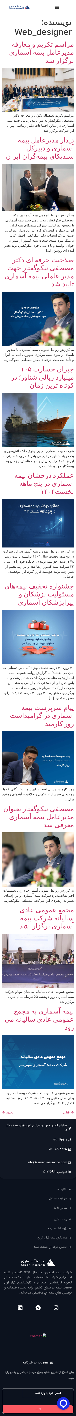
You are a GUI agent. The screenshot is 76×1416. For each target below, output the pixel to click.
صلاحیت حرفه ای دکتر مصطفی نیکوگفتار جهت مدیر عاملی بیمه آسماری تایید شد (39, 272)
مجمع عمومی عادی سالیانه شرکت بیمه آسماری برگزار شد (47, 918)
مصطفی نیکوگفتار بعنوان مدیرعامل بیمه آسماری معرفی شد (38, 817)
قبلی (68, 1112)
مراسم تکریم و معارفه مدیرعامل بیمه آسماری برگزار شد (41, 52)
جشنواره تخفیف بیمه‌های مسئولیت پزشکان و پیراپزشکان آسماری (39, 594)
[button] (57, 7)
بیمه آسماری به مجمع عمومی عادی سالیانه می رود (39, 1019)
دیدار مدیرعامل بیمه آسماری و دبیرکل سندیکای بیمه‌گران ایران (40, 148)
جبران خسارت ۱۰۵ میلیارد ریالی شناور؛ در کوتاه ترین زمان (42, 377)
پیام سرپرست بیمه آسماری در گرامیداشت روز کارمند (42, 715)
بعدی (7, 1112)
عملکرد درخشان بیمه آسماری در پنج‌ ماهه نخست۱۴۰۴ (44, 483)
